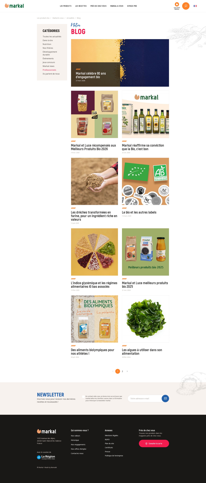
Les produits (66, 6)
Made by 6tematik (51, 467)
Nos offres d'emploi (78, 449)
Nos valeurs (75, 436)
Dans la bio (48, 40)
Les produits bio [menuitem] (43, 18)
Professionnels (49, 70)
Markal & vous (116, 6)
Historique (75, 440)
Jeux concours (49, 62)
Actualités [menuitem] (70, 18)
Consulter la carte (155, 443)
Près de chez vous (98, 6)
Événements (48, 58)
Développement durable (50, 53)
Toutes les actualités (52, 36)
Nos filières (48, 48)
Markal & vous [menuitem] (58, 18)
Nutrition (47, 44)
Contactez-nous (77, 453)
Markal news (48, 66)
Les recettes (81, 6)
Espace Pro (132, 6)
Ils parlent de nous (51, 73)
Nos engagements (78, 444)
